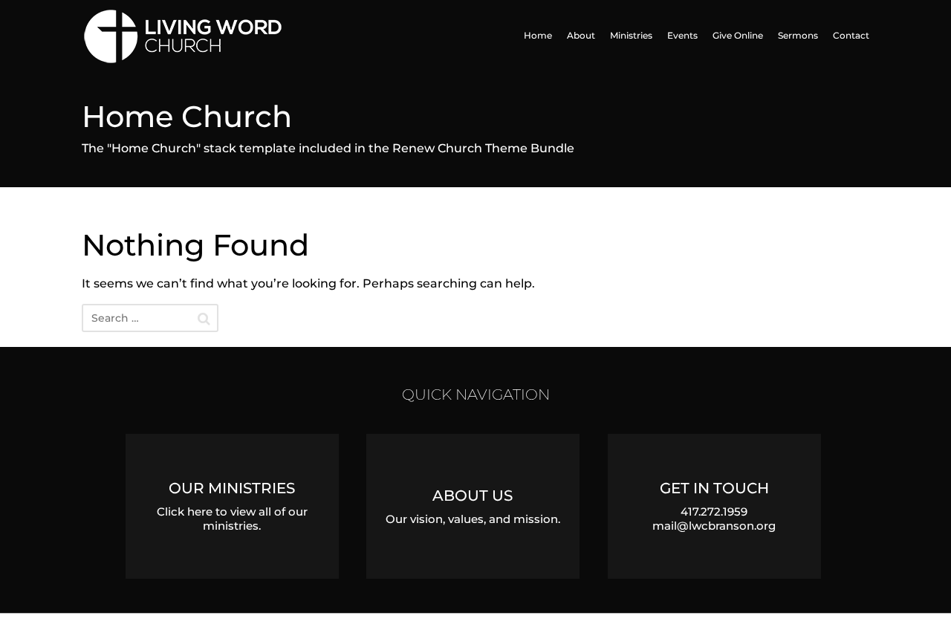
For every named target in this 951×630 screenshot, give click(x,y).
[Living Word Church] (222, 36)
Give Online (738, 35)
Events (682, 35)
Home (538, 35)
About (581, 35)
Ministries (631, 35)
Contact (851, 35)
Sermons (798, 35)
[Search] (203, 319)
